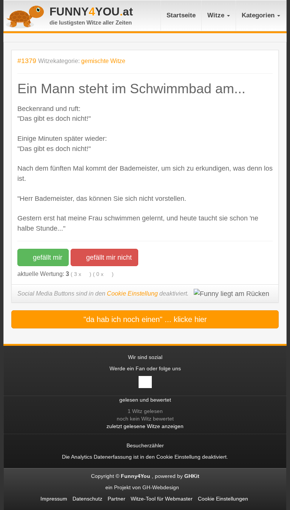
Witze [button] (216, 15)
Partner (116, 499)
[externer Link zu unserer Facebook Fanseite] (145, 382)
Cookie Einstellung (132, 293)
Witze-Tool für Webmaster (162, 499)
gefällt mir (46, 257)
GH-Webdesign (161, 487)
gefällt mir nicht (108, 257)
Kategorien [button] (259, 15)
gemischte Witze (103, 61)
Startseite (181, 15)
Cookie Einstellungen (223, 499)
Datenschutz (87, 499)
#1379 (26, 61)
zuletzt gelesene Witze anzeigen (145, 426)
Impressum (53, 499)
